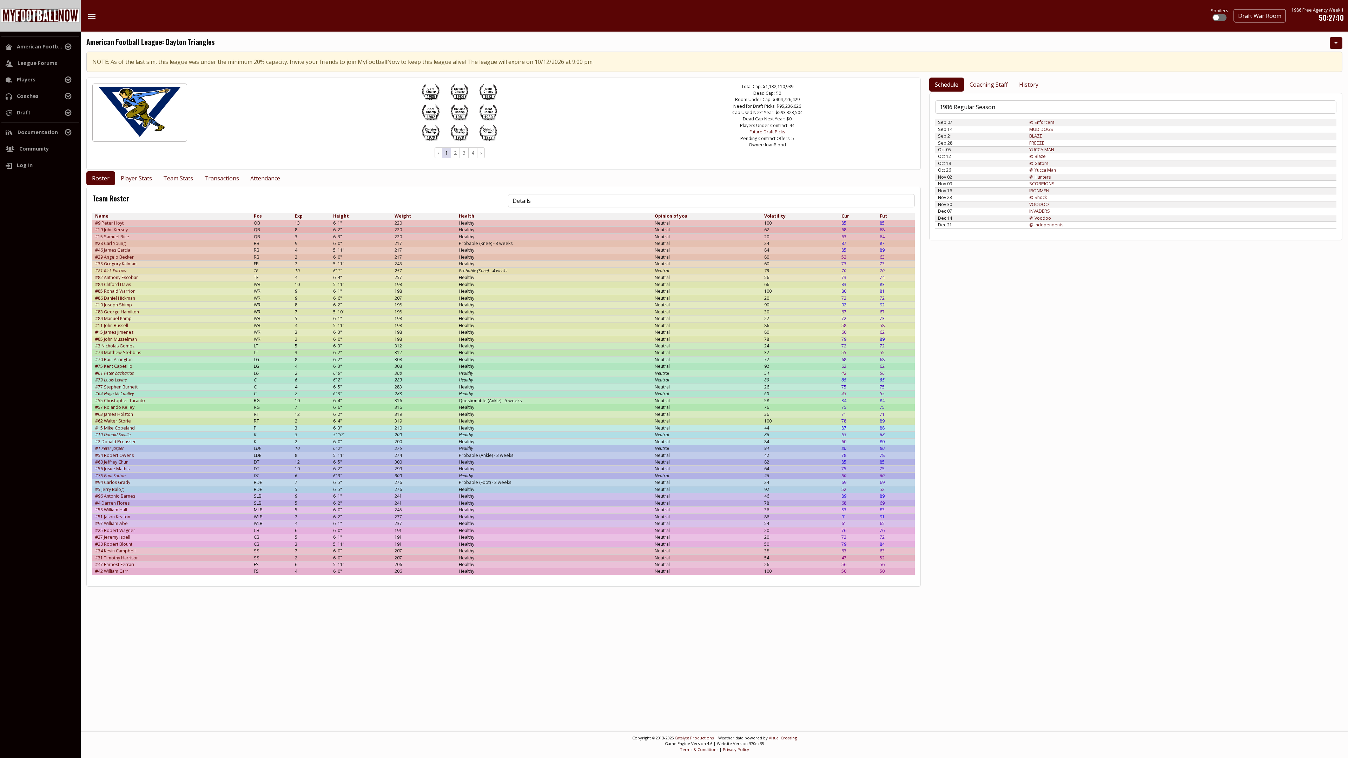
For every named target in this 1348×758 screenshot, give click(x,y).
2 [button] (455, 152)
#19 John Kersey (111, 230)
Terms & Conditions (699, 749)
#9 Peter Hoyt (109, 223)
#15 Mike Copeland (115, 428)
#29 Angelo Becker (114, 257)
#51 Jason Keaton (112, 517)
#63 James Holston (114, 414)
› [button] (481, 152)
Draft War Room (1259, 16)
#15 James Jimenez (114, 332)
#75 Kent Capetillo (113, 366)
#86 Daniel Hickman (115, 298)
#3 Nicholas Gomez (114, 346)
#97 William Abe (111, 523)
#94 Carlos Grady (112, 482)
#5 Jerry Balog (109, 489)
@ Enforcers (1041, 122)
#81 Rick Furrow (110, 271)
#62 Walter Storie (113, 421)
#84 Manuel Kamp (113, 318)
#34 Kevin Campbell (115, 551)
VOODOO (1039, 204)
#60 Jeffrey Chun (111, 462)
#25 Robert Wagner (115, 530)
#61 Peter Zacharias (114, 373)
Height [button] (341, 216)
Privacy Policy (736, 749)
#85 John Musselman (116, 339)
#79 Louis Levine (111, 380)
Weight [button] (403, 216)
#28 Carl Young (110, 243)
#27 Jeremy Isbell (112, 537)
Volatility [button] (775, 216)
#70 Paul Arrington (114, 360)
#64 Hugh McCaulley (114, 394)
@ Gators (1038, 163)
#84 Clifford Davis (113, 284)
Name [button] (101, 216)
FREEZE (1036, 143)
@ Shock (1038, 197)
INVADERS (1039, 211)
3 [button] (464, 152)
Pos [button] (258, 216)
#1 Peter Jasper (109, 448)
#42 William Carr (111, 571)
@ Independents (1046, 225)
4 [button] (472, 152)
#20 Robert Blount (113, 544)
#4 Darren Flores (112, 503)
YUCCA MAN (1041, 150)
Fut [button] (883, 216)
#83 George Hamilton (117, 312)
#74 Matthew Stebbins (118, 352)
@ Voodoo (1040, 218)
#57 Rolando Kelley (114, 407)
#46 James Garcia (112, 250)
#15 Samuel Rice (112, 237)
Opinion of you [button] (671, 216)
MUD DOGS (1041, 129)
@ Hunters (1040, 177)
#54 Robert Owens (114, 455)
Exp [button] (299, 216)
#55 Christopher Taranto (120, 401)
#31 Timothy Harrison (117, 558)
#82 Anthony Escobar (116, 277)
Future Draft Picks (767, 132)
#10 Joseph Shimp (113, 305)
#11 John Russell (111, 325)
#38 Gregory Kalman (116, 264)
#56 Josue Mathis (112, 469)
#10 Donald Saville (113, 435)
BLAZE (1035, 136)
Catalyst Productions (694, 737)
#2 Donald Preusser (115, 442)
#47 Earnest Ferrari (114, 564)
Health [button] (466, 216)
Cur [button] (845, 216)
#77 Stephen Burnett (116, 387)
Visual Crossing (783, 737)
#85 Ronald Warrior (115, 291)
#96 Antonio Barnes (115, 496)
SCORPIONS (1042, 184)
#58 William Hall (111, 510)
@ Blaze (1037, 156)
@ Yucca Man (1042, 170)
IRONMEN (1039, 191)
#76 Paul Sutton (110, 476)
